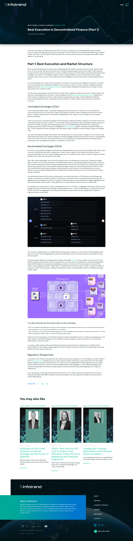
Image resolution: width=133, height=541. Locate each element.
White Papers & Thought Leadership (41, 25)
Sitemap (22, 533)
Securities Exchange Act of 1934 (50, 87)
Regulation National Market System (82, 95)
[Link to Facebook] (98, 525)
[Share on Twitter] (42, 383)
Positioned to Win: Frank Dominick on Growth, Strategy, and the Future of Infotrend (34, 452)
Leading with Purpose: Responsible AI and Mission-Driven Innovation (98, 451)
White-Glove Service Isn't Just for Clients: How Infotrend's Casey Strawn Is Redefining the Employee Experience (66, 454)
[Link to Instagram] (102, 525)
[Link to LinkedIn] (95, 525)
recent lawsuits (70, 127)
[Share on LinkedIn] (46, 383)
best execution (37, 361)
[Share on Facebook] (38, 383)
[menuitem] (98, 496)
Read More (23, 468)
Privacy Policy (30, 533)
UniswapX (74, 260)
